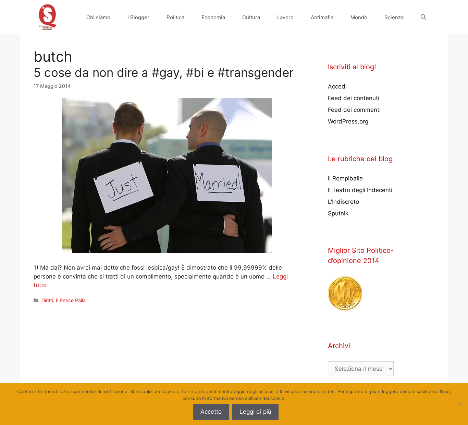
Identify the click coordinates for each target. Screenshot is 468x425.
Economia (213, 17)
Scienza (394, 17)
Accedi (337, 86)
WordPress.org (348, 121)
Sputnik (338, 213)
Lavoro (285, 17)
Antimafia (322, 17)
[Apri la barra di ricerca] (423, 17)
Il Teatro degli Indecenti (360, 190)
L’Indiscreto (343, 201)
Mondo (358, 17)
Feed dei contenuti (353, 98)
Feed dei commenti (354, 109)
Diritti (47, 300)
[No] (459, 403)
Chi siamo (98, 17)
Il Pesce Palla (71, 300)
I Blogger (138, 17)
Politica (175, 17)
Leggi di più (255, 411)
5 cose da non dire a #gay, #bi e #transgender (164, 72)
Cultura (251, 17)
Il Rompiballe (345, 178)
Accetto (211, 411)
